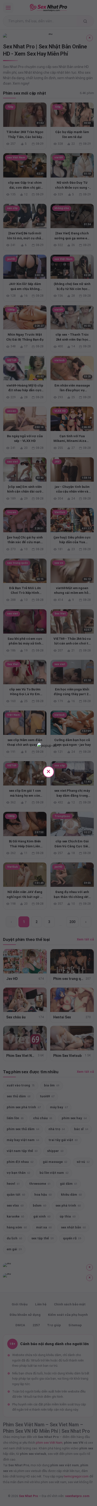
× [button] (48, 771)
